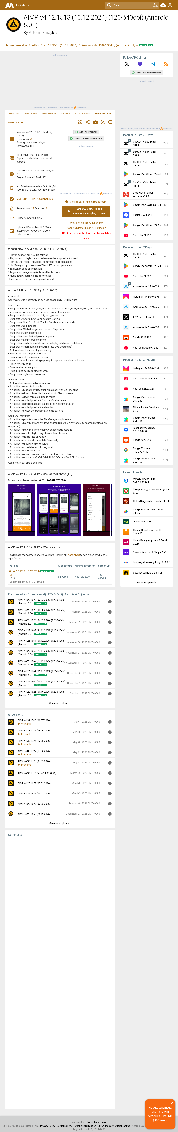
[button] (80, 122)
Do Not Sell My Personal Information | (77, 1126)
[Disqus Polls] (60, 883)
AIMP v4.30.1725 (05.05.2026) (34, 761)
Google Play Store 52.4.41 (147, 174)
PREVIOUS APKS (103, 113)
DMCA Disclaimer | (108, 1126)
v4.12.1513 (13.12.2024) (60, 45)
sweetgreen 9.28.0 (143, 521)
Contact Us (124, 1126)
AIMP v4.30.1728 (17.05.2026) (34, 740)
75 (31, 139)
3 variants (26, 754)
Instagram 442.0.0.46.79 (146, 296)
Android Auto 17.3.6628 (146, 286)
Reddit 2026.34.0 (142, 439)
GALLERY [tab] (65, 113)
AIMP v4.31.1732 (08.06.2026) (34, 730)
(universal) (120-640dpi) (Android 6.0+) (109, 45)
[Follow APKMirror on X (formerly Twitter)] (127, 65)
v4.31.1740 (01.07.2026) (52, 480)
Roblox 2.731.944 (142, 215)
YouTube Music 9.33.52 (145, 347)
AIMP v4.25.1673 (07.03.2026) (34, 783)
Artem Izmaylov (43, 32)
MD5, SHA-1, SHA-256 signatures (35, 199)
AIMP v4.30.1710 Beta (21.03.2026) (37, 773)
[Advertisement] (60, 81)
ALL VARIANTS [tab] (82, 113)
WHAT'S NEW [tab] (31, 113)
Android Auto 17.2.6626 (146, 306)
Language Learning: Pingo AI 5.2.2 (151, 562)
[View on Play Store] (95, 122)
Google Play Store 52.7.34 (147, 204)
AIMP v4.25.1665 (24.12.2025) (34, 814)
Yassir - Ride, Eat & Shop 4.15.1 (150, 552)
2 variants (26, 723)
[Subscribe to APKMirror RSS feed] (166, 65)
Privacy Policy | (48, 1126)
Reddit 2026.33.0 (142, 337)
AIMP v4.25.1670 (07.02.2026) (34, 803)
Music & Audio (16, 122)
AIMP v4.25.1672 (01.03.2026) (34, 793)
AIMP (35, 45)
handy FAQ (74, 555)
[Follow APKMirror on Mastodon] (140, 65)
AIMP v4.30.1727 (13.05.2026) (34, 751)
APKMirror (23, 5)
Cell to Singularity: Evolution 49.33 (151, 501)
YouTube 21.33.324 (143, 388)
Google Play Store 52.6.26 (147, 225)
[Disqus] (60, 973)
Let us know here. (96, 1122)
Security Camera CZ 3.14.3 (147, 572)
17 (32, 208)
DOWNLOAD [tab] (13, 113)
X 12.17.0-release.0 (143, 317)
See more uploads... (60, 703)
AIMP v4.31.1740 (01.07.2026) (34, 720)
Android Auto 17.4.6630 (146, 327)
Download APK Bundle (89, 211)
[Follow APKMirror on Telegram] (153, 65)
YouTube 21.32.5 (142, 235)
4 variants (26, 734)
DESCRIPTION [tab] (49, 113)
